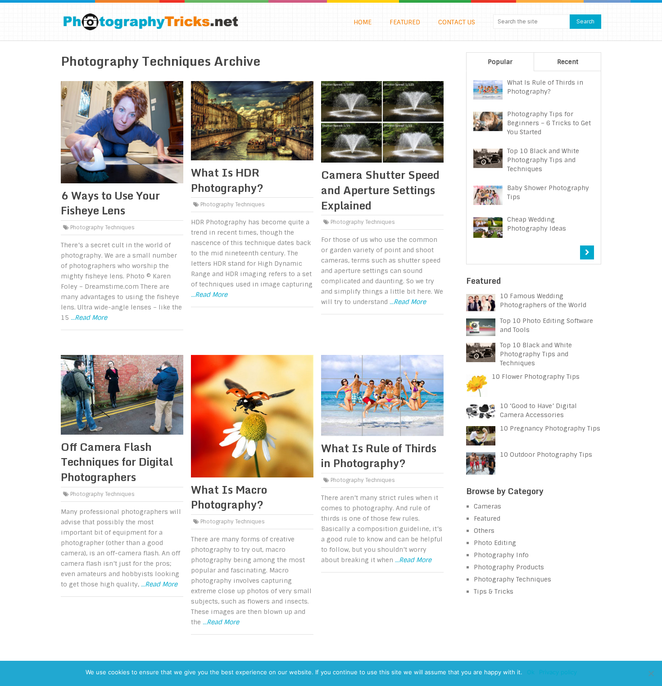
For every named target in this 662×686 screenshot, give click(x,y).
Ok (531, 672)
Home (363, 22)
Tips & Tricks (493, 591)
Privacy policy (558, 672)
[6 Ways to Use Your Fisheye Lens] (122, 132)
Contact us (456, 22)
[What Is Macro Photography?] (252, 416)
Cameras (487, 506)
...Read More (89, 317)
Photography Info (501, 555)
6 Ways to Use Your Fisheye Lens (110, 202)
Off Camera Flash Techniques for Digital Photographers (117, 462)
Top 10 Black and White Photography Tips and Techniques (536, 354)
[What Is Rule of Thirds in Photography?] (382, 395)
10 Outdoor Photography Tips (546, 454)
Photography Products (509, 567)
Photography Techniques (102, 227)
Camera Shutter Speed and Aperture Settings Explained (380, 190)
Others (484, 531)
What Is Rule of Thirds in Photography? (378, 455)
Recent (567, 62)
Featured (405, 22)
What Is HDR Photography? (227, 180)
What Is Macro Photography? (229, 497)
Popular (500, 62)
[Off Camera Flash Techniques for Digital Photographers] (122, 395)
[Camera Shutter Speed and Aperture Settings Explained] (382, 122)
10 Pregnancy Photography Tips (550, 428)
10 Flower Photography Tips (536, 377)
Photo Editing (495, 543)
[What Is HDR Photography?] (252, 120)
